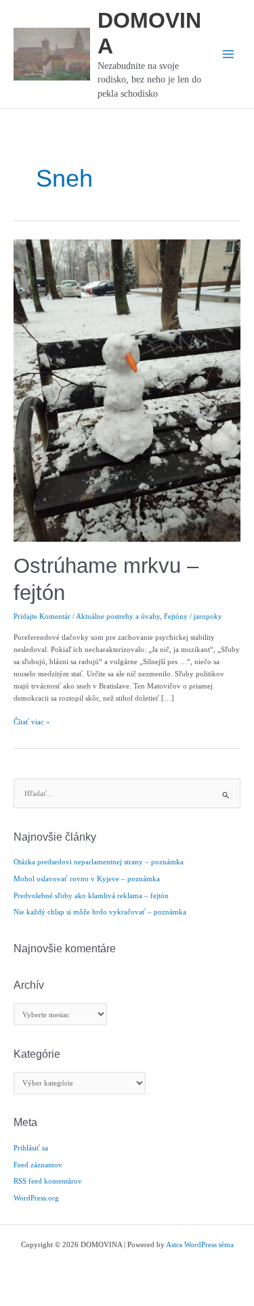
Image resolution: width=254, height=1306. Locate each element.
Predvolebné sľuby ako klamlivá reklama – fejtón (91, 895)
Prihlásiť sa (31, 1148)
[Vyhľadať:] (127, 793)
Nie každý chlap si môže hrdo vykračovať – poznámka (100, 912)
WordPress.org (36, 1198)
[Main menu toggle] (228, 54)
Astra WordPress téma (200, 1244)
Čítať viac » (32, 722)
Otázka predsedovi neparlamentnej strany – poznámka (99, 862)
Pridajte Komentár (42, 616)
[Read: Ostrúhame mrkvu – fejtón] (127, 390)
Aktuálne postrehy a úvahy (118, 616)
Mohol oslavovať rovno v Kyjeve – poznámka (87, 878)
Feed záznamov (38, 1165)
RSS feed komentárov (48, 1181)
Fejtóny (176, 616)
